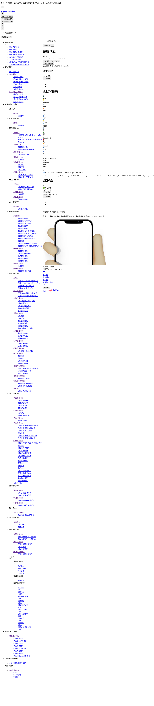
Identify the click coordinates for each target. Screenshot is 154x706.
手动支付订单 (23, 421)
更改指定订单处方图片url (27, 539)
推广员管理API (19, 512)
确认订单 (21, 571)
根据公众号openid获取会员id (28, 281)
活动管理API (18, 490)
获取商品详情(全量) (25, 223)
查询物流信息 (23, 481)
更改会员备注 (23, 311)
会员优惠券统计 (23, 373)
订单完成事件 (18, 651)
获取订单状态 (23, 406)
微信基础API (18, 162)
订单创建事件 (18, 639)
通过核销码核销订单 (25, 544)
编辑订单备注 (23, 408)
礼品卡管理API (19, 381)
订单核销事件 (18, 644)
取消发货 (21, 433)
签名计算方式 (18, 84)
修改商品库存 (23, 226)
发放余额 (21, 356)
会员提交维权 (23, 458)
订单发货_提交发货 (25, 431)
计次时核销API (19, 552)
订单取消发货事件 (20, 649)
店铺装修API (18, 172)
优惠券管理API (19, 366)
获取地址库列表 (23, 155)
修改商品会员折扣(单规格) (27, 231)
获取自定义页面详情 (25, 177)
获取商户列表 (23, 209)
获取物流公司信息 (24, 456)
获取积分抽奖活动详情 (26, 505)
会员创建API (18, 291)
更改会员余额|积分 (24, 308)
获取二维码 (22, 170)
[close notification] (2, 7)
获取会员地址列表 (24, 306)
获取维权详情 (23, 451)
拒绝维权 (21, 466)
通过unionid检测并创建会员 (28, 296)
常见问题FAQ (18, 89)
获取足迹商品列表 (24, 391)
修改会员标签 (23, 336)
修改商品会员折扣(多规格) (27, 233)
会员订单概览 (23, 346)
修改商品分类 (23, 259)
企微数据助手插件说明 (17, 663)
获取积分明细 (23, 363)
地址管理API (18, 152)
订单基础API (18, 398)
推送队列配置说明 (20, 97)
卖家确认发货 (23, 478)
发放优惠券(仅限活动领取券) (28, 368)
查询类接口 (13, 74)
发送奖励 (21, 580)
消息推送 (21, 160)
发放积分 (21, 358)
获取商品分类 (23, 251)
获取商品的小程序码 (25, 236)
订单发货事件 (18, 646)
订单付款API (18, 418)
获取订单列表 (23, 343)
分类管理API (18, 248)
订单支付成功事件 (20, 641)
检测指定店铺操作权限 (26, 150)
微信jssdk (21, 165)
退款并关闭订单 (23, 416)
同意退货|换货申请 (24, 473)
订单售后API (18, 441)
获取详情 (21, 318)
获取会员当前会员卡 (25, 378)
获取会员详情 (23, 303)
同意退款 (21, 463)
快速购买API (18, 498)
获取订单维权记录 (24, 453)
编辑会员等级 (23, 323)
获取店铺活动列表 (24, 493)
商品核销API (18, 542)
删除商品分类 (23, 261)
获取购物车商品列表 (25, 351)
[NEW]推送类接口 (16, 92)
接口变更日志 (14, 72)
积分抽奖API (18, 503)
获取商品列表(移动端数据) (27, 243)
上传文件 (21, 116)
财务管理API (18, 353)
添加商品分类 (23, 256)
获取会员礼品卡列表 (25, 383)
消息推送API (18, 157)
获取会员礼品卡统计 (25, 386)
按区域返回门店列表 (25, 189)
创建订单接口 (18, 483)
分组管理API (18, 192)
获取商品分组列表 (24, 271)
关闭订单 (21, 413)
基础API (16, 113)
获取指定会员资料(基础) (26, 301)
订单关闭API (18, 411)
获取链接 (21, 167)
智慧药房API (18, 534)
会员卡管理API (19, 376)
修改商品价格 (23, 228)
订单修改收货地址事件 (21, 656)
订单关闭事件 (18, 654)
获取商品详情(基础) (25, 221)
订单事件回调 (14, 636)
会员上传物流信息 (24, 476)
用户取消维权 (23, 461)
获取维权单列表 (23, 448)
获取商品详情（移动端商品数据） (30, 246)
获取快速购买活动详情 (26, 500)
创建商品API (18, 264)
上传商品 (21, 266)
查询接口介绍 (18, 77)
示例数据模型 (14, 670)
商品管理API (18, 197)
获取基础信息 (23, 147)
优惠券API (17, 522)
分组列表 (21, 194)
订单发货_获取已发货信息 (27, 436)
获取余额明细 (23, 361)
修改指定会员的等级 (25, 328)
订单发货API (18, 423)
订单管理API (18, 341)
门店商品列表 (23, 199)
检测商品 (21, 566)
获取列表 (21, 316)
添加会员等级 (23, 321)
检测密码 (21, 126)
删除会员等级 (23, 326)
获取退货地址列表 (24, 471)
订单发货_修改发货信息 (26, 438)
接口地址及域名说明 (20, 79)
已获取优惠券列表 (24, 371)
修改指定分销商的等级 (26, 515)
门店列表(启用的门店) (26, 187)
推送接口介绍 (18, 94)
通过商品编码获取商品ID (27, 238)
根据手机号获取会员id (26, 286)
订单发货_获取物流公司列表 (28, 426)
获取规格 (21, 241)
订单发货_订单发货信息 (26, 428)
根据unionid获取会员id (26, 288)
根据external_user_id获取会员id (29, 283)
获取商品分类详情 (24, 254)
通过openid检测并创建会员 (27, 293)
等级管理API (18, 313)
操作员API (17, 145)
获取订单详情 (23, 403)
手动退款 (21, 468)
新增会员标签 (23, 338)
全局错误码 (17, 87)
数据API (16, 388)
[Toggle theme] (2, 14)
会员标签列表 (23, 333)
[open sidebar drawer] (2, 28)
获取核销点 (22, 547)
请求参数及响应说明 (20, 82)
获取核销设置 (23, 549)
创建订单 (21, 573)
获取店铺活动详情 (24, 495)
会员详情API (18, 298)
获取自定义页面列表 (25, 175)
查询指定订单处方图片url (27, 537)
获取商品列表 (23, 218)
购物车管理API (19, 348)
